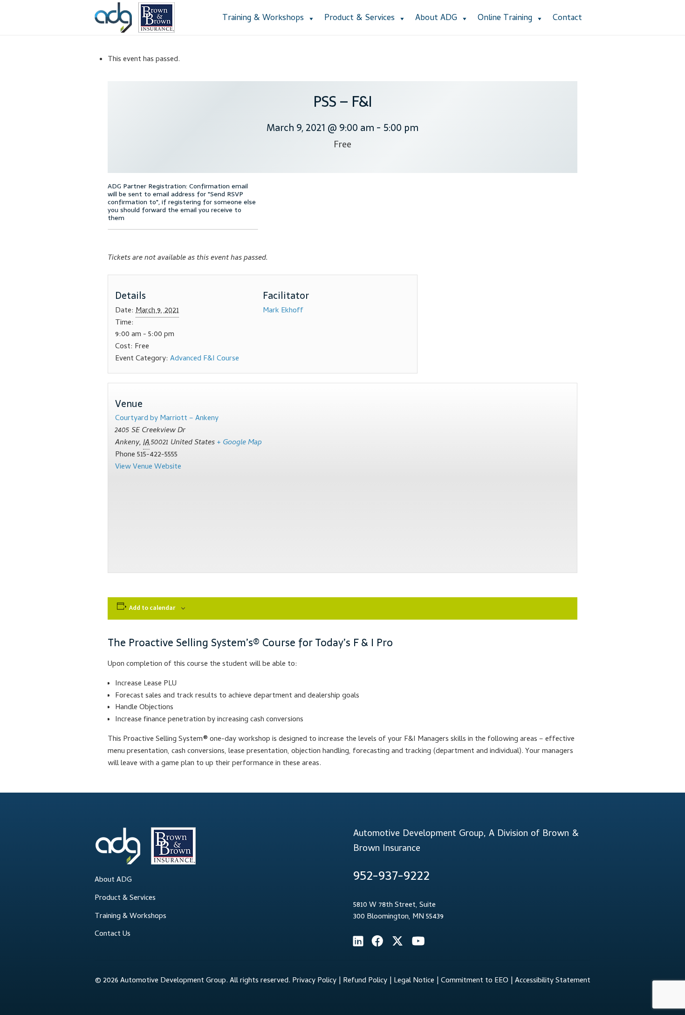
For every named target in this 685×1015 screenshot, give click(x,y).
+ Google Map (239, 443)
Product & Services (359, 18)
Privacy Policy (314, 981)
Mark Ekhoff (283, 311)
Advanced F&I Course (204, 359)
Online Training (505, 18)
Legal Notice (414, 981)
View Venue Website (148, 467)
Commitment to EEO (474, 981)
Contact (567, 18)
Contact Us (112, 934)
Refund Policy (365, 981)
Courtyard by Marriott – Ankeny (167, 419)
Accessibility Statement (552, 981)
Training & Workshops (263, 18)
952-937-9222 (391, 877)
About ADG (436, 18)
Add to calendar (152, 607)
